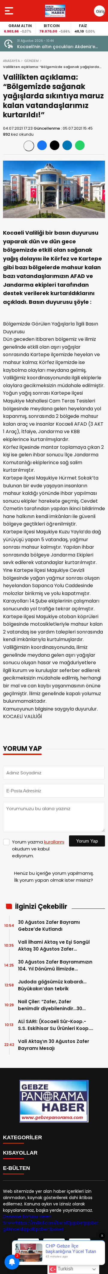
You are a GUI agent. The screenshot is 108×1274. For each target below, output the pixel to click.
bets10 (63, 1223)
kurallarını (54, 842)
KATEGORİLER (22, 1137)
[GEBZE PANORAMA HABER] (55, 11)
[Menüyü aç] (9, 11)
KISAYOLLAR (20, 1153)
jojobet (77, 1223)
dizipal (26, 1229)
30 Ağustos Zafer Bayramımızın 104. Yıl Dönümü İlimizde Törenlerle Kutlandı (55, 965)
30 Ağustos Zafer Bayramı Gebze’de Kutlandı (49, 925)
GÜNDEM (31, 60)
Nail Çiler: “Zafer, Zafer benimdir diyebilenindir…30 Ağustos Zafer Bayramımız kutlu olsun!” (50, 1005)
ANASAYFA (11, 60)
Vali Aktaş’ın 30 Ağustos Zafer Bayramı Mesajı (53, 1044)
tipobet (40, 1229)
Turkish (64, 1268)
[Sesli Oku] (28, 145)
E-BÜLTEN (16, 1168)
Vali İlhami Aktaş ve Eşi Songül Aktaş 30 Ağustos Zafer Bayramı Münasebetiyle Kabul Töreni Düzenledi (54, 945)
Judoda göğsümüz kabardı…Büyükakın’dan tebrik (52, 985)
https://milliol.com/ (36, 1223)
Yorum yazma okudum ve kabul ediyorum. (38, 849)
